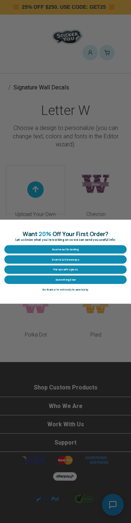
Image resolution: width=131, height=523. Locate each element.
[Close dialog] (127, 224)
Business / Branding (65, 249)
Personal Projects (65, 269)
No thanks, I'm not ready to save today (65, 289)
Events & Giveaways (65, 259)
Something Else (65, 279)
